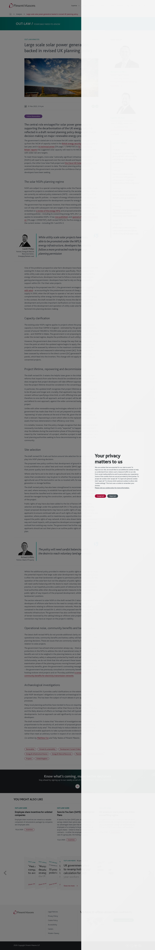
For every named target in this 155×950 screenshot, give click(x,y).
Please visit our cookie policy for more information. (112, 488)
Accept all (100, 496)
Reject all (112, 496)
